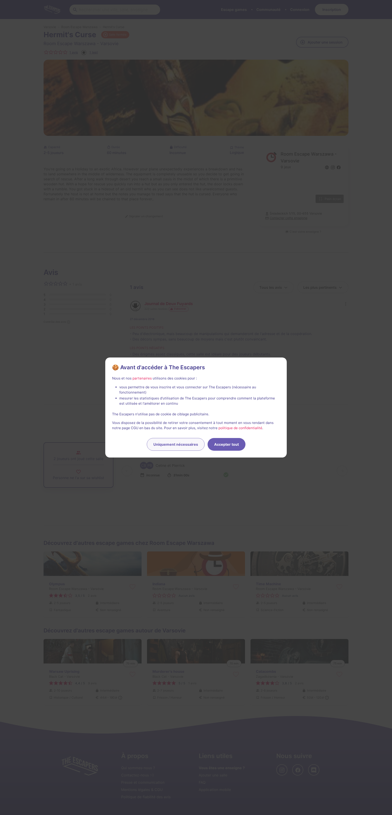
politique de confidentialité (240, 428)
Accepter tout (226, 444)
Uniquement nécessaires (175, 444)
